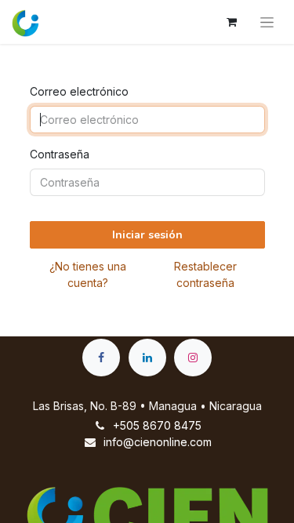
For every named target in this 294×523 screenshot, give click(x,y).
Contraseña (59, 154)
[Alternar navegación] (267, 22)
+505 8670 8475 (157, 425)
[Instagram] (193, 357)
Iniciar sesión (147, 234)
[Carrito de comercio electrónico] (231, 22)
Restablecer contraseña (205, 274)
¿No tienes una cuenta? (87, 274)
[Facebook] (101, 357)
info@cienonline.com (157, 442)
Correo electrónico (79, 91)
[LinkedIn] (147, 357)
